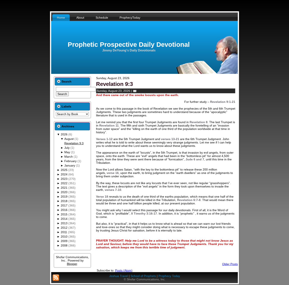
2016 (64, 210)
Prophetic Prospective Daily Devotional (129, 44)
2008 (64, 245)
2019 (64, 196)
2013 (64, 223)
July (67, 147)
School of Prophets (143, 276)
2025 (64, 170)
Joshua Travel (118, 276)
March (68, 156)
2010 (64, 236)
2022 (64, 183)
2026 (64, 134)
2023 (64, 178)
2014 (64, 218)
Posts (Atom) (123, 270)
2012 (64, 227)
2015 (64, 214)
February (70, 161)
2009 (64, 241)
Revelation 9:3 (74, 143)
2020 (64, 192)
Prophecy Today (169, 276)
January (69, 165)
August (69, 138)
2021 (64, 187)
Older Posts (230, 264)
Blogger (72, 264)
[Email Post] (135, 90)
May (67, 152)
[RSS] (55, 277)
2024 (64, 174)
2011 (64, 232)
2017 (64, 205)
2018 (64, 201)
